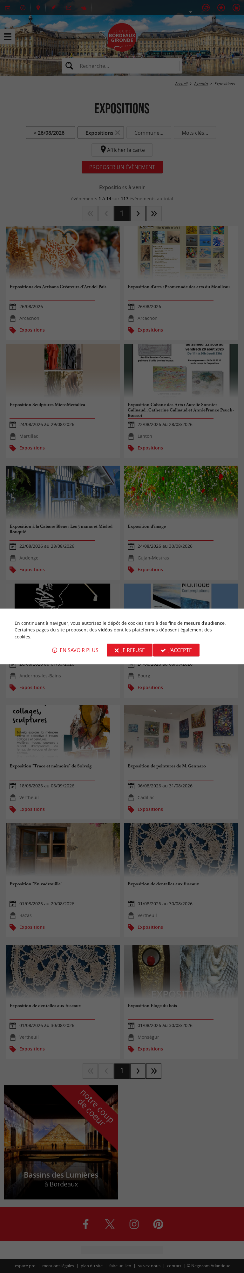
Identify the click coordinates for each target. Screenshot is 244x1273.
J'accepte (180, 650)
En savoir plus (79, 650)
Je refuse (133, 650)
